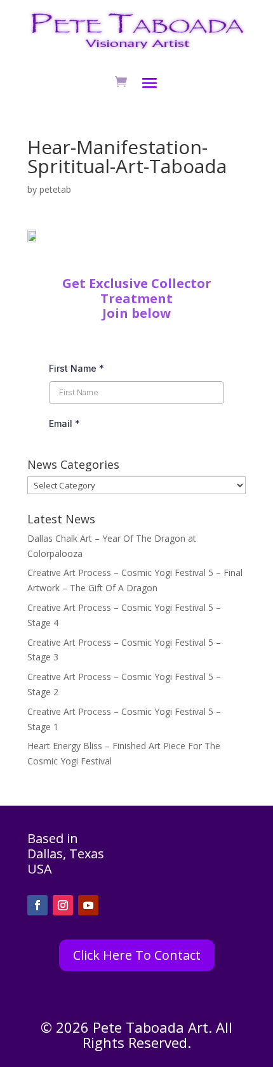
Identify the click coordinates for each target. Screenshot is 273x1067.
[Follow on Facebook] (37, 905)
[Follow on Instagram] (63, 905)
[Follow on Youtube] (88, 905)
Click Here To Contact (137, 955)
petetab (55, 189)
